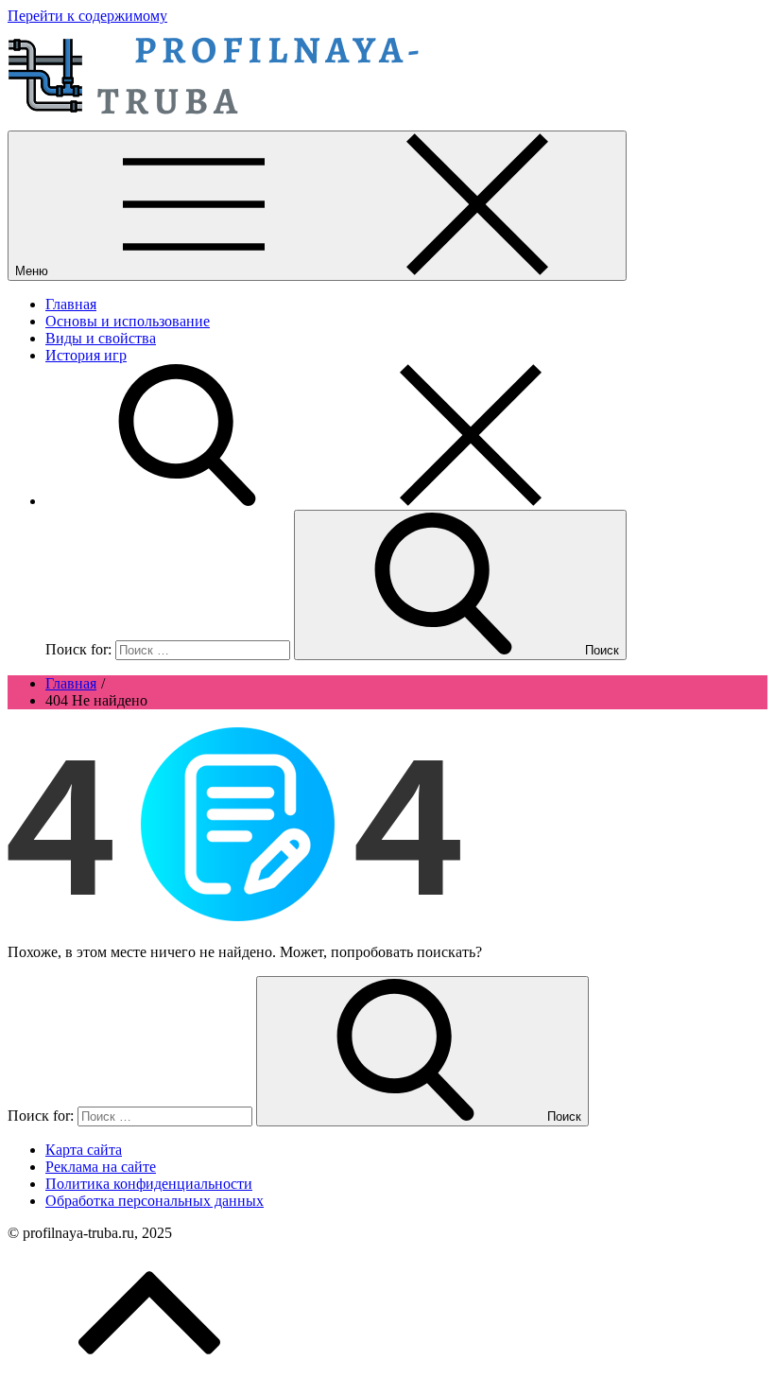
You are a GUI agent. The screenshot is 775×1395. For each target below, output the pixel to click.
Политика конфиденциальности (148, 1184)
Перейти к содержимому (87, 16)
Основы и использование (127, 321)
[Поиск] (328, 501)
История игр (86, 355)
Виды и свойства (100, 338)
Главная (70, 304)
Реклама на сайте (100, 1167)
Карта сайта (83, 1150)
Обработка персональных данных (154, 1201)
